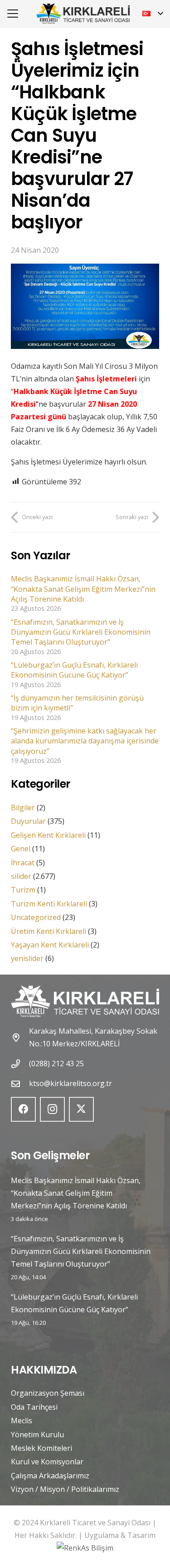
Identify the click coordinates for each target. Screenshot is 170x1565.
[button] (12, 13)
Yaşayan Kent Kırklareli (50, 945)
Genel (20, 849)
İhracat (22, 863)
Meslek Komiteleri (41, 1448)
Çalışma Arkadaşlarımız (50, 1476)
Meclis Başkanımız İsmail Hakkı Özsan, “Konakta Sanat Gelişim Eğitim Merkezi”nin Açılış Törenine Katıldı (83, 589)
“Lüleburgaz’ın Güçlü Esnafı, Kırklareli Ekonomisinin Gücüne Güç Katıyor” (74, 670)
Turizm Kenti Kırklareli (49, 904)
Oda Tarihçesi (34, 1407)
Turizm (23, 890)
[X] (81, 1109)
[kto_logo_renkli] (83, 14)
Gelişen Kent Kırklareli (48, 835)
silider (21, 876)
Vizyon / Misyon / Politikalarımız (65, 1489)
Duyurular (28, 821)
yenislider (27, 958)
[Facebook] (23, 1109)
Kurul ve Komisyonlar (47, 1462)
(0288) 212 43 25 (56, 1063)
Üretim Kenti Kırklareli (48, 931)
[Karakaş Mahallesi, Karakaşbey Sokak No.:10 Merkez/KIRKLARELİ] (20, 1037)
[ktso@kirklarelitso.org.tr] (20, 1083)
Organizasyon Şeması (47, 1393)
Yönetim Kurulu (37, 1435)
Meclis (21, 1421)
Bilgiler (23, 808)
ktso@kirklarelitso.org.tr (70, 1083)
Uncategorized (36, 917)
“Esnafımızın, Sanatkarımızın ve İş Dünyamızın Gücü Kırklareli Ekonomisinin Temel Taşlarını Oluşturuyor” (81, 632)
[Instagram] (52, 1109)
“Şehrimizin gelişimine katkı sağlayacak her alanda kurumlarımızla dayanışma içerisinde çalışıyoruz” (85, 741)
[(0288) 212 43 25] (20, 1063)
